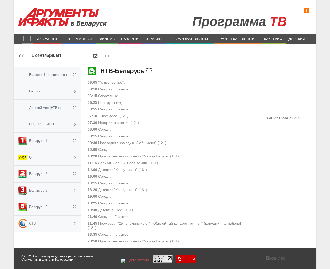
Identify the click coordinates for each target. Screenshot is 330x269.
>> (106, 56)
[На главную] (27, 39)
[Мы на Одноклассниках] (306, 11)
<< (21, 56)
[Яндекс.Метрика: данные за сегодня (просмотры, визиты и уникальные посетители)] (135, 261)
